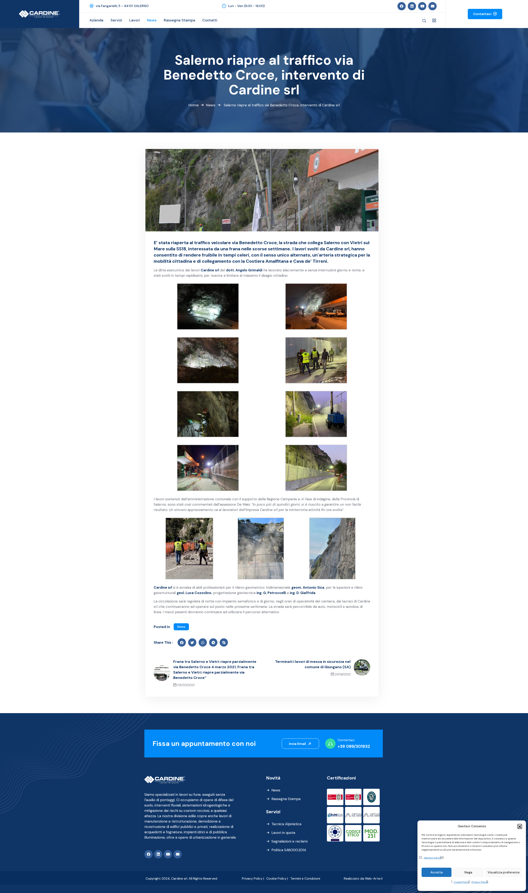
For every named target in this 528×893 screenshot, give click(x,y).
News (210, 105)
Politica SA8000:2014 (288, 850)
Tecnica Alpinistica (286, 824)
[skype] (224, 642)
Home (194, 105)
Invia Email (298, 744)
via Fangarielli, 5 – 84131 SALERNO (122, 6)
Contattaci (482, 14)
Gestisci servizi (432, 857)
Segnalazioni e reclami (289, 841)
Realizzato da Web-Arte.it (363, 878)
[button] (520, 826)
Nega (468, 872)
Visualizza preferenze (504, 872)
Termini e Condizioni (305, 878)
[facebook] (182, 642)
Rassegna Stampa (286, 799)
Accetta (436, 872)
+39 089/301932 (354, 746)
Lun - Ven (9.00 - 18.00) (246, 6)
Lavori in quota (283, 832)
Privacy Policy (479, 882)
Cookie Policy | (277, 878)
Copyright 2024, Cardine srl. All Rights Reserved (181, 878)
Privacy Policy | (253, 878)
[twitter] (192, 642)
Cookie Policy (461, 882)
